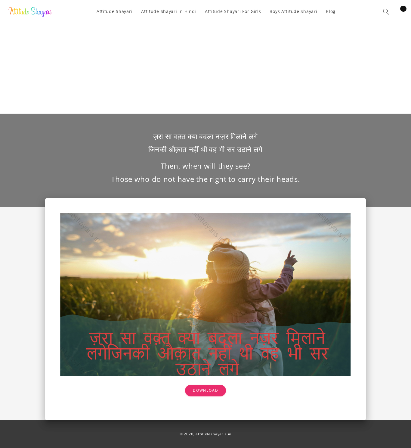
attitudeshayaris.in (213, 434)
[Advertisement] (205, 64)
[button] (386, 11)
